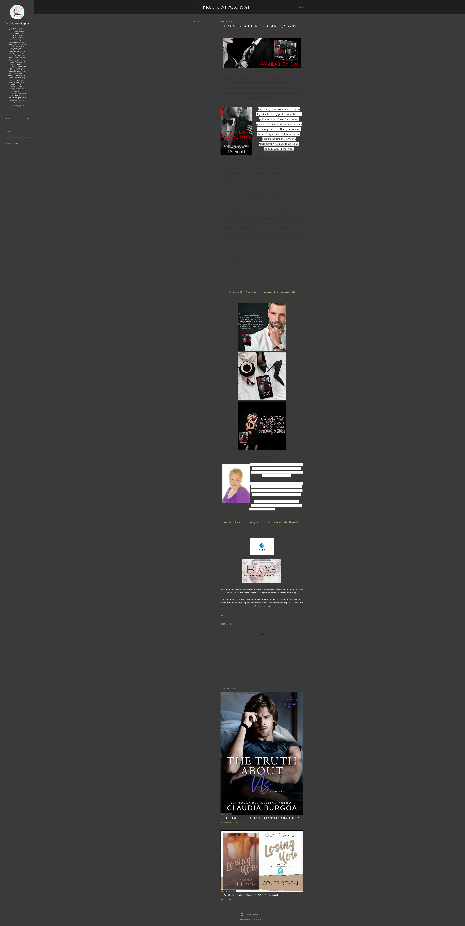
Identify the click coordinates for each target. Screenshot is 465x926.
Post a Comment (232, 822)
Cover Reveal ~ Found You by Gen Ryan (250, 895)
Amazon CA (270, 292)
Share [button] (196, 21)
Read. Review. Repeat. (227, 7)
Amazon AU (287, 292)
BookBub (294, 522)
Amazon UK (253, 292)
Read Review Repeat (17, 23)
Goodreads (280, 522)
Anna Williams (256, 919)
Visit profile (17, 106)
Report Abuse (11, 144)
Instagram (254, 522)
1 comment (230, 899)
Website (228, 522)
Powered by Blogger (251, 914)
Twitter (266, 522)
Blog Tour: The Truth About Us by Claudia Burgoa (260, 818)
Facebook (240, 522)
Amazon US (236, 292)
